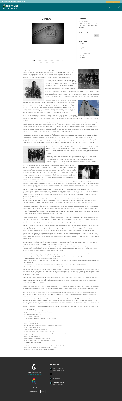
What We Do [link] (82, 7)
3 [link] (34, 60)
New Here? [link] (63, 7)
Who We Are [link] (73, 7)
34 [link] (46, 62)
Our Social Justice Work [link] (85, 53)
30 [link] (41, 62)
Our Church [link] (81, 47)
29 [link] (40, 62)
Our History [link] (82, 57)
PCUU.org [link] (107, 7)
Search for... (26, 390)
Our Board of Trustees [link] (85, 51)
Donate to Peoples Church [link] (112, 2)
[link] (101, 2)
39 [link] (52, 62)
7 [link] (39, 60)
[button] (24, 1)
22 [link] (57, 60)
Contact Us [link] (114, 7)
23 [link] (58, 60)
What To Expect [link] (83, 45)
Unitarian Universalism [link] (85, 48)
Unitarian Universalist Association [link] (34, 374)
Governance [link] (91, 7)
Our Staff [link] (82, 55)
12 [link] (45, 60)
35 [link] (47, 62)
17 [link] (51, 60)
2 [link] (33, 60)
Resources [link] (99, 7)
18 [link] (52, 60)
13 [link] (46, 60)
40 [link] (53, 62)
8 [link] (40, 60)
